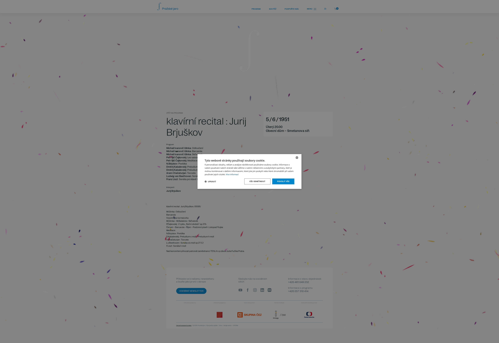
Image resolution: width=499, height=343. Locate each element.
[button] (210, 181)
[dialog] (249, 171)
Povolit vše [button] (283, 181)
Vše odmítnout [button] (257, 181)
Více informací (232, 174)
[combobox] (297, 157)
